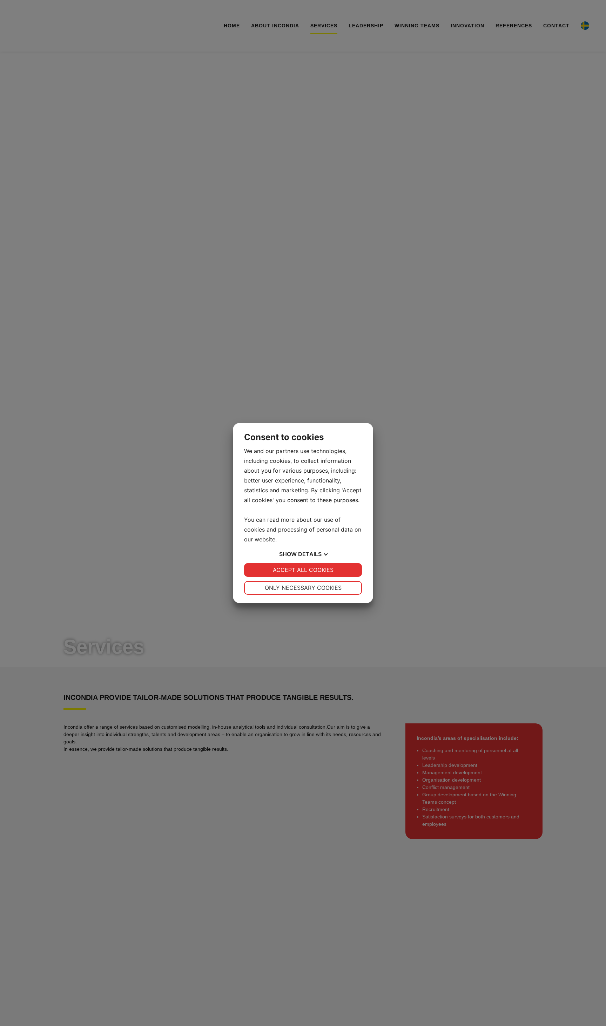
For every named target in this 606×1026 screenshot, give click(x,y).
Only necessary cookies (303, 587)
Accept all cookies (303, 569)
